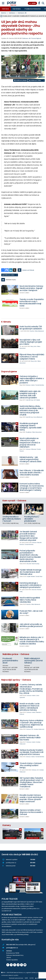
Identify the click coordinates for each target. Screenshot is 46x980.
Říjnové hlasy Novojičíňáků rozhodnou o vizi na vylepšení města (32, 356)
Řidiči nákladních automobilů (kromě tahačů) (33, 660)
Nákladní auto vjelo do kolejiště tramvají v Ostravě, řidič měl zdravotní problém (30, 394)
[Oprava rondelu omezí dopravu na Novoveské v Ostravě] (9, 813)
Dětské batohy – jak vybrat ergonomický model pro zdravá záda (30, 459)
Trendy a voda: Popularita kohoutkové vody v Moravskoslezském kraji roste (32, 302)
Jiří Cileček (37, 400)
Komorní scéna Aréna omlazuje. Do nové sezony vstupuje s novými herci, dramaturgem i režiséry (32, 486)
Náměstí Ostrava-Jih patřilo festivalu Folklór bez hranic (30, 737)
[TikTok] (18, 964)
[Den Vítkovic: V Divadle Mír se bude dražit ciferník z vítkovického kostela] (9, 474)
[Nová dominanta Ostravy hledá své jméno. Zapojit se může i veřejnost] (9, 290)
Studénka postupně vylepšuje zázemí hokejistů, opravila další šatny (30, 426)
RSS (32, 978)
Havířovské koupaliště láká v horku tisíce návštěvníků (30, 599)
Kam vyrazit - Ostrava (14, 500)
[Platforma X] (14, 964)
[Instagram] (11, 964)
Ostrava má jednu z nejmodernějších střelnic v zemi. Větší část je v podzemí (32, 379)
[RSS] (21, 964)
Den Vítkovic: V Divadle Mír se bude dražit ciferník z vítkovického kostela (32, 472)
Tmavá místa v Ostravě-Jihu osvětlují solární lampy (31, 765)
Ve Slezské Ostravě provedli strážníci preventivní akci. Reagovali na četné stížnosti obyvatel (29, 535)
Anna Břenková (38, 417)
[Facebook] (7, 964)
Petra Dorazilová (37, 432)
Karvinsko (17, 9)
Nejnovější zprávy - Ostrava (16, 679)
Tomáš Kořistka (40, 385)
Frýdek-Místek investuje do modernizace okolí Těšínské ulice (30, 572)
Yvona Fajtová (36, 38)
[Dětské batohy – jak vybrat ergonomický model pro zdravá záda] (9, 461)
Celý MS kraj (29, 400)
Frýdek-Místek (31, 576)
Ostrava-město (30, 385)
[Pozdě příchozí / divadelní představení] (33, 509)
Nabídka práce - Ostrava (16, 654)
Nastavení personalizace (16, 978)
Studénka (28, 432)
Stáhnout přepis (21, 80)
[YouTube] (24, 964)
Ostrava (5, 9)
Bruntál (29, 564)
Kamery (7, 825)
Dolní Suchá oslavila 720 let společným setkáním (31, 327)
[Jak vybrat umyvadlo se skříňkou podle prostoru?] (9, 628)
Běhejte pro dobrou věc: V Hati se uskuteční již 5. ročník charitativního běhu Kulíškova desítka (32, 640)
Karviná (34, 589)
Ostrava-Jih (22, 13)
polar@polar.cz (12, 948)
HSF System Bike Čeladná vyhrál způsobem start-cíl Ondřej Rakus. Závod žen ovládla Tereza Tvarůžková (32, 782)
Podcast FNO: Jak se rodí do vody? (31, 612)
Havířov (32, 331)
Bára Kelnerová (39, 331)
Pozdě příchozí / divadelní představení (31, 518)
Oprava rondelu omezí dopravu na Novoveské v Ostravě (31, 812)
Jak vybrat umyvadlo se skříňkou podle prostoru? (31, 625)
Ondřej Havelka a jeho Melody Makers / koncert (12, 518)
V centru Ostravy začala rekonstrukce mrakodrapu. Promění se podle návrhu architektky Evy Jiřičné (31, 688)
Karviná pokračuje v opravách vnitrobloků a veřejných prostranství (30, 585)
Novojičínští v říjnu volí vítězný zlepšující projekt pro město (31, 342)
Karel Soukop (35, 564)
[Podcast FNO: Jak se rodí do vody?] (9, 614)
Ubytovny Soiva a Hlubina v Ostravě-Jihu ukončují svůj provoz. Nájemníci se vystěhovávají (31, 723)
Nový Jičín (33, 346)
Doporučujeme (9, 371)
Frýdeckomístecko (33, 9)
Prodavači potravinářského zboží (10, 660)
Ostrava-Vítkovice (31, 449)
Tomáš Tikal (39, 576)
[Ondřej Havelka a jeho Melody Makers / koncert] (12, 509)
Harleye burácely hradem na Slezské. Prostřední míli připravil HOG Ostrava (31, 752)
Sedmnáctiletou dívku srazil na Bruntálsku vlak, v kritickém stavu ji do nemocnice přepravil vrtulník (31, 410)
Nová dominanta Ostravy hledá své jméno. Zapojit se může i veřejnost (31, 288)
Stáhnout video (35, 80)
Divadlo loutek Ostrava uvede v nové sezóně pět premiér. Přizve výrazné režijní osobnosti (31, 798)
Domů (3, 13)
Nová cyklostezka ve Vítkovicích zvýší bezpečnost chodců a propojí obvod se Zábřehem (30, 442)
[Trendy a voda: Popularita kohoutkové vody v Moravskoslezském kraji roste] (9, 303)
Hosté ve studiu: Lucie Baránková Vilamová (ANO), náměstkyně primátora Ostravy (29, 706)
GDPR (26, 978)
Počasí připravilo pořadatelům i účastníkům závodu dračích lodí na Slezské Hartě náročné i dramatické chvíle (30, 556)
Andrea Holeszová (39, 729)
